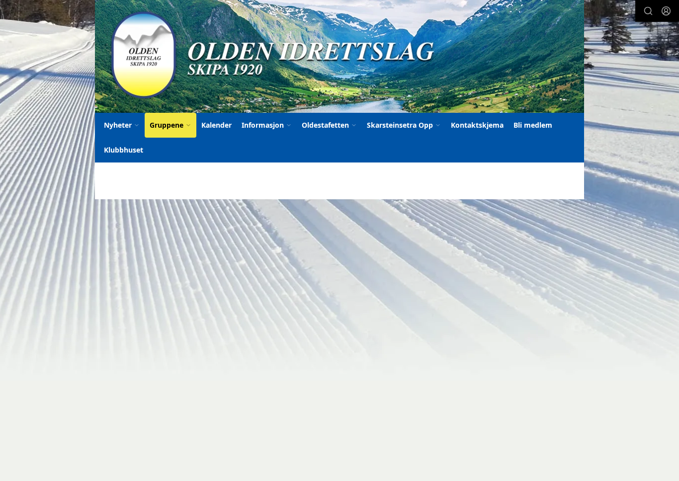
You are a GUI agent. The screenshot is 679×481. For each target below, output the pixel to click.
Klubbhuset (123, 150)
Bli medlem (532, 125)
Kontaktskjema (477, 125)
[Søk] (648, 11)
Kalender (216, 125)
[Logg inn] (666, 11)
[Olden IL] (339, 56)
